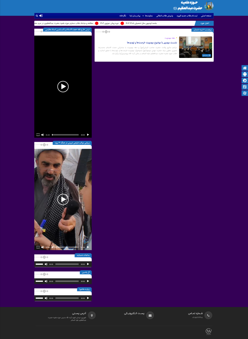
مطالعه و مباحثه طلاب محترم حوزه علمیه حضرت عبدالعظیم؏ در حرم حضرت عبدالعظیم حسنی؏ (69, 23)
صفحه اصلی (206, 15)
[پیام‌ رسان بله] (245, 74)
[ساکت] (42, 134)
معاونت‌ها (149, 15)
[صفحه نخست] (245, 68)
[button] (63, 86)
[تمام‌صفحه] (38, 134)
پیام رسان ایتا (135, 15)
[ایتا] (245, 87)
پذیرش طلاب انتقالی (164, 15)
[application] (63, 87)
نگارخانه (122, 15)
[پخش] (88, 134)
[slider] (65, 135)
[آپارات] (245, 93)
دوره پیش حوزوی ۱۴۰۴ (124, 23)
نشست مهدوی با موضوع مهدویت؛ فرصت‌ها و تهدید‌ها (152, 42)
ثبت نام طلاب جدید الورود (187, 15)
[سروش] (245, 81)
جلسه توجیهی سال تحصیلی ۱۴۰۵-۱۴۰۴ (156, 23)
